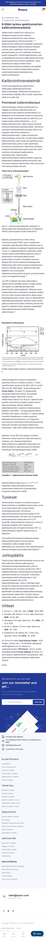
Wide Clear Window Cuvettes (12, 826)
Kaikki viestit (9, 20)
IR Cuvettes (6, 820)
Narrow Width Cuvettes (10, 817)
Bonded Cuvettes (8, 790)
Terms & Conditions (8, 928)
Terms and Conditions (10, 879)
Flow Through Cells (9, 767)
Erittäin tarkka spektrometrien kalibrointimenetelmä (22, 26)
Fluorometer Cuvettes (10, 773)
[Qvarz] (23, 9)
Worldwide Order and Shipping (13, 866)
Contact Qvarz (7, 876)
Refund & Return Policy (10, 869)
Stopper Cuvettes (8, 846)
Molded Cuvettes (8, 797)
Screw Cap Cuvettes (9, 849)
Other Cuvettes (7, 780)
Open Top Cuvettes (9, 843)
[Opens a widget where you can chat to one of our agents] (37, 934)
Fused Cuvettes (7, 793)
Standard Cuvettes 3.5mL (11, 803)
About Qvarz (6, 873)
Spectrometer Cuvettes (10, 777)
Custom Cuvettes (8, 770)
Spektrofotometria (22, 20)
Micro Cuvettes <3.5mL (10, 806)
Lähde (4, 665)
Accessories (6, 764)
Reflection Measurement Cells (12, 823)
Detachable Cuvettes (9, 833)
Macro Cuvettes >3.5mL (10, 800)
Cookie (18, 928)
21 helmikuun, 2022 (11, 18)
